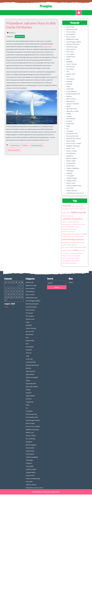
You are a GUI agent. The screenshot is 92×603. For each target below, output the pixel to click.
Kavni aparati (70, 79)
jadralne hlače (15, 145)
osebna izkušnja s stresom (79, 224)
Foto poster (70, 52)
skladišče (64, 244)
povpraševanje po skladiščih (80, 234)
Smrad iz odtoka (71, 151)
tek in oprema (80, 253)
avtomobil (66, 205)
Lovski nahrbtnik (71, 91)
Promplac (46, 6)
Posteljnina (69, 131)
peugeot (77, 226)
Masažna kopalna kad (73, 94)
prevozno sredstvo (79, 236)
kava (74, 212)
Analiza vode (70, 27)
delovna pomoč (65, 208)
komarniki (82, 212)
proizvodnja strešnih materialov (78, 242)
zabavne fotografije (66, 260)
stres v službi (82, 250)
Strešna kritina (70, 163)
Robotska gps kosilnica (73, 138)
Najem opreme (71, 99)
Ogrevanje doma (71, 109)
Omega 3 (69, 116)
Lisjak (68, 86)
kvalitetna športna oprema (68, 215)
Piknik (68, 126)
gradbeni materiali (66, 212)
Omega (68, 114)
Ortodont (69, 121)
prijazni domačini (66, 242)
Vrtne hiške (69, 188)
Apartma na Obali (71, 29)
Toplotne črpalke (71, 178)
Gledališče (69, 61)
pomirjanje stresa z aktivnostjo (69, 229)
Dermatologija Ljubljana (73, 42)
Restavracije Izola (71, 133)
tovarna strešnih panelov (67, 258)
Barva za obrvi (71, 37)
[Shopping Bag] (78, 12)
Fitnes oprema (71, 49)
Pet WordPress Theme (40, 492)
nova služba (69, 221)
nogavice (64, 221)
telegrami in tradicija (67, 255)
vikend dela (76, 258)
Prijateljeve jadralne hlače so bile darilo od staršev (31, 25)
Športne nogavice (71, 158)
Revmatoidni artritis (72, 136)
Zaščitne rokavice (71, 190)
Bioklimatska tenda (72, 39)
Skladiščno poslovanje (73, 146)
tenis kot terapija (76, 255)
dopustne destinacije (74, 208)
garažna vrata (83, 208)
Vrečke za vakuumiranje (73, 185)
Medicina (69, 96)
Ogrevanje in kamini (72, 111)
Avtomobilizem (70, 34)
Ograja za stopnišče (72, 104)
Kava (67, 76)
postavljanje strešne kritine (68, 231)
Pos (67, 128)
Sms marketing (70, 153)
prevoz (73, 236)
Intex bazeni (70, 69)
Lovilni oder (70, 89)
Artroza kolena (71, 32)
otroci (63, 226)
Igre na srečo (70, 66)
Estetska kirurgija (71, 47)
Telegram (69, 173)
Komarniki (69, 81)
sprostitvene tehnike (67, 250)
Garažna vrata (70, 57)
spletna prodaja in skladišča (80, 247)
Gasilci (68, 59)
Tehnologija (69, 171)
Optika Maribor (71, 118)
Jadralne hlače (20, 36)
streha (75, 250)
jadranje (25, 145)
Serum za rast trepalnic (73, 143)
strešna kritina (65, 253)
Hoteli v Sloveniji (71, 64)
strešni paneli (73, 253)
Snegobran (69, 156)
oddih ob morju (76, 221)
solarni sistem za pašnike (67, 247)
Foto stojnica (70, 54)
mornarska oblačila (36, 145)
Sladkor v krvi (70, 148)
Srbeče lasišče (70, 161)
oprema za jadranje (13, 150)
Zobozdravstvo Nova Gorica (75, 193)
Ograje (68, 106)
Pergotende (70, 123)
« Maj (6, 307)
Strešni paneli (70, 166)
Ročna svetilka (70, 141)
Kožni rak (69, 84)
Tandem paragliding (72, 168)
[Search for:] (56, 283)
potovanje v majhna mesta (68, 234)
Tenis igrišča (70, 176)
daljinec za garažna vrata (77, 206)
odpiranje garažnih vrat (67, 224)
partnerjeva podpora (70, 226)
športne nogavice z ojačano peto (69, 263)
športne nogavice (75, 260)
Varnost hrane (70, 183)
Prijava (71, 282)
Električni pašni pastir (72, 44)
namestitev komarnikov (72, 219)
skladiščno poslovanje (72, 244)
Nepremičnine (70, 101)
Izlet (67, 71)
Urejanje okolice (71, 180)
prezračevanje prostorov (73, 239)
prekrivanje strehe (66, 236)
